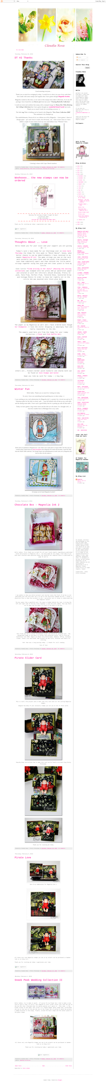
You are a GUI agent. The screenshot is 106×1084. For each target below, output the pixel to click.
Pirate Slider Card (28, 658)
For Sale (18, 50)
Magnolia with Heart (83, 231)
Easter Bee (80, 278)
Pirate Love (23, 857)
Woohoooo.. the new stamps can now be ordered (83, 201)
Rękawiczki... (81, 367)
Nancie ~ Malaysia (82, 295)
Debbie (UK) (81, 305)
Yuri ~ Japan (81, 282)
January (80, 219)
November (81, 178)
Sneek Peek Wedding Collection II (38, 980)
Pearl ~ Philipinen (83, 386)
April (80, 192)
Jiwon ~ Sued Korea (83, 257)
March (80, 194)
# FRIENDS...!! (82, 377)
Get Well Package (82, 297)
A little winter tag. (83, 247)
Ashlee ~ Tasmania (82, 375)
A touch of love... (83, 355)
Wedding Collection (25, 1060)
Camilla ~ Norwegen (83, 240)
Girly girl (80, 372)
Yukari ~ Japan (82, 341)
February (81, 196)
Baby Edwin (80, 338)
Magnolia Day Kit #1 (83, 283)
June (79, 188)
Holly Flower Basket (83, 253)
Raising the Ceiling (48, 168)
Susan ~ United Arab (83, 402)
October (80, 180)
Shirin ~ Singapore (83, 408)
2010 (78, 174)
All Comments (81, 60)
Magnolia (80, 479)
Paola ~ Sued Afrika (83, 418)
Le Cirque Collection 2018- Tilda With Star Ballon (83, 308)
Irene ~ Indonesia (82, 287)
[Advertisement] (82, 511)
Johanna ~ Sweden (82, 332)
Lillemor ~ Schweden (83, 272)
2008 (78, 224)
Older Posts (69, 1066)
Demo (22, 50)
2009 (78, 222)
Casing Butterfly (24, 168)
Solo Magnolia (81, 413)
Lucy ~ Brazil (81, 371)
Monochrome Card (82, 269)
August (80, 184)
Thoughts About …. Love (31, 242)
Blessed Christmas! (83, 409)
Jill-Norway (81, 380)
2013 (78, 168)
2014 (78, 166)
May (79, 190)
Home (43, 1066)
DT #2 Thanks (24, 57)
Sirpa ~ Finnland (82, 337)
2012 (78, 170)
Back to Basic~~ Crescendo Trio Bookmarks (82, 315)
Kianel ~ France (82, 320)
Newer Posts (18, 1066)
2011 (78, 172)
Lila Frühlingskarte (83, 398)
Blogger (60, 1080)
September (81, 182)
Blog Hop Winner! (82, 301)
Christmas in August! (83, 274)
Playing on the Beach (83, 414)
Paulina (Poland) (82, 277)
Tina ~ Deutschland (83, 397)
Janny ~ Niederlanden (83, 261)
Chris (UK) (80, 424)
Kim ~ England (81, 326)
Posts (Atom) (26, 1068)
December (81, 176)
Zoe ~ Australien (82, 430)
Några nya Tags (82, 333)
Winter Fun (22, 389)
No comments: (62, 167)
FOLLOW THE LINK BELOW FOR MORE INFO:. (44, 219)
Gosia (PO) (80, 366)
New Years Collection (36, 168)
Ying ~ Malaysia (82, 312)
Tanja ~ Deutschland (83, 268)
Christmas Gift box (83, 258)
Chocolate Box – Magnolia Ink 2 (37, 504)
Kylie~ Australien (82, 347)
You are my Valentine (83, 387)
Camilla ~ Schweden (83, 246)
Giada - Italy (81, 354)
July (79, 186)
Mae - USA (80, 300)
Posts (79, 57)
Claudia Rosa (81, 391)
